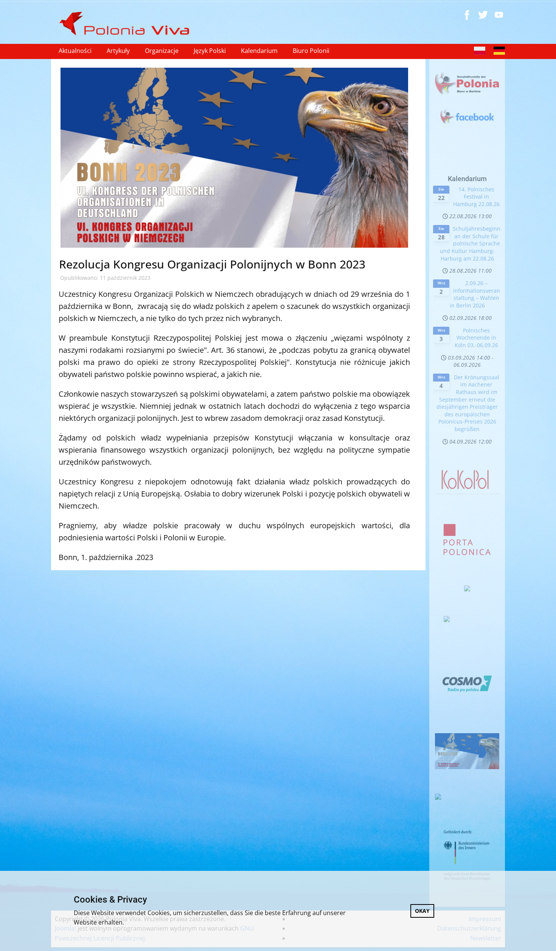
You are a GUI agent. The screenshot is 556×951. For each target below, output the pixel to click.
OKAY (422, 910)
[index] (127, 24)
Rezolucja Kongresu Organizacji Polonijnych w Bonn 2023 (212, 264)
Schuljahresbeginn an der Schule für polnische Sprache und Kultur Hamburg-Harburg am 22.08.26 (470, 243)
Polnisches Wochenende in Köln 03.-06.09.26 (476, 338)
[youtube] (499, 15)
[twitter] (483, 15)
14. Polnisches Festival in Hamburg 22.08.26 (476, 197)
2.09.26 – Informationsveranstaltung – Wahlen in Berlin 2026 (475, 294)
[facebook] (467, 15)
